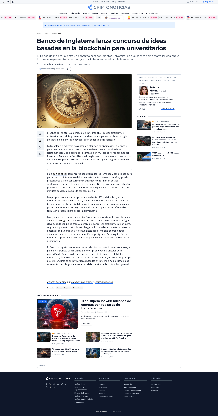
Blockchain (77, 288)
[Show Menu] (3, 2)
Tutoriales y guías (90, 13)
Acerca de (128, 384)
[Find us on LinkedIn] (66, 384)
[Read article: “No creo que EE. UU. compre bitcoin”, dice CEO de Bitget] (44, 353)
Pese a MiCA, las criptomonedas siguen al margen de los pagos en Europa (116, 351)
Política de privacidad (132, 390)
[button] (40, 144)
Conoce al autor (168, 108)
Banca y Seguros (64, 288)
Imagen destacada (56, 281)
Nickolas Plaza (88, 312)
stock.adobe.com (104, 281)
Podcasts (63, 13)
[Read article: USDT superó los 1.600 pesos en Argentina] (144, 156)
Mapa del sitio (129, 397)
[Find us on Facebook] (46, 384)
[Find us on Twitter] (50, 384)
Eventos (102, 393)
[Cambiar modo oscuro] (13, 2)
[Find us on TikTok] (50, 387)
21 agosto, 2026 (58, 354)
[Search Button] (8, 2)
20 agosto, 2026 (107, 357)
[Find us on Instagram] (54, 384)
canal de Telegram (70, 25)
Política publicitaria (131, 393)
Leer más (87, 323)
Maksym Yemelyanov (82, 281)
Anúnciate (153, 13)
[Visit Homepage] (109, 7)
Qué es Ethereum (81, 396)
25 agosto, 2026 (101, 312)
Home (39, 33)
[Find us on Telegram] (62, 384)
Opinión (102, 390)
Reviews (114, 13)
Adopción (57, 33)
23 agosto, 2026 (107, 341)
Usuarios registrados (61, 333)
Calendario (125, 13)
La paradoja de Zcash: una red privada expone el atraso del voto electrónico (166, 126)
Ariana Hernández (56, 64)
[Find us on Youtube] (58, 384)
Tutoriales (103, 387)
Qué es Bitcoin (80, 384)
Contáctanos (156, 384)
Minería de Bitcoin (81, 393)
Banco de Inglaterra (61, 220)
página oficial (60, 173)
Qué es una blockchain (83, 399)
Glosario (103, 13)
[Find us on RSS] (46, 387)
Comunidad (47, 33)
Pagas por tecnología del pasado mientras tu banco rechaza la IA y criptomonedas (66, 338)
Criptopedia (75, 13)
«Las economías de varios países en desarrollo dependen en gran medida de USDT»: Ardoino (116, 335)
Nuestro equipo (130, 387)
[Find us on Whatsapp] (54, 387)
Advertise (154, 390)
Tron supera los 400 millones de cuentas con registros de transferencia (106, 304)
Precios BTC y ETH (139, 13)
